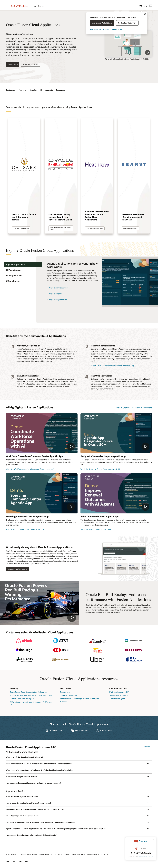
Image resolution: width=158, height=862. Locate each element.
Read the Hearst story (130, 228)
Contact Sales (13, 64)
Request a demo (57, 730)
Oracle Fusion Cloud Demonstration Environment (28, 692)
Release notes (65, 692)
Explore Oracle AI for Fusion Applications (134, 407)
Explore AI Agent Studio (58, 299)
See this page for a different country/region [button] (106, 29)
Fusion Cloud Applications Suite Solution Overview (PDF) (112, 365)
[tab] (23, 264)
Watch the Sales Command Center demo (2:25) (98, 529)
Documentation (82, 730)
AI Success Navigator (117, 698)
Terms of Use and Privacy (28, 854)
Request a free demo (30, 64)
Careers (67, 854)
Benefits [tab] (33, 90)
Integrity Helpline (93, 854)
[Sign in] (145, 5)
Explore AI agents (55, 294)
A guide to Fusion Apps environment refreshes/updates (31, 695)
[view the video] (128, 44)
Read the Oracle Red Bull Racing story (60, 228)
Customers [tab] (10, 90)
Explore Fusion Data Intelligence (22, 698)
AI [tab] (41, 90)
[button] (7, 5)
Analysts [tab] (49, 90)
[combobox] (79, 6)
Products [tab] (22, 90)
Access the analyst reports (17, 569)
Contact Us (104, 854)
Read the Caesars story (21, 228)
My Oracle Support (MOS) (119, 692)
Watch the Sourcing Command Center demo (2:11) (25, 529)
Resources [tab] (60, 90)
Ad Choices (58, 854)
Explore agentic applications (59, 288)
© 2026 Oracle (11, 854)
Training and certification (118, 695)
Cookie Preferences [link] (46, 854)
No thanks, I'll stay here (127, 23)
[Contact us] (150, 5)
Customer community (68, 695)
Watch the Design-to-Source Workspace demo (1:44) (100, 469)
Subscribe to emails (78, 854)
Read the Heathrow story (95, 228)
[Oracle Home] (20, 6)
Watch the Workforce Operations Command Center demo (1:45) (30, 469)
